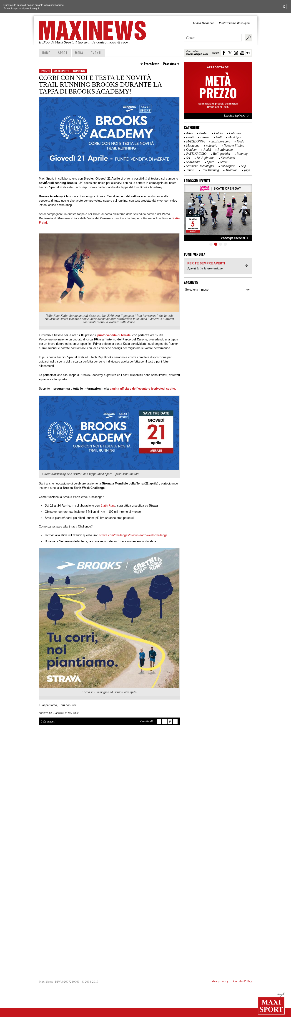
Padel (207, 149)
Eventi (96, 53)
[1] (211, 244)
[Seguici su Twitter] (230, 53)
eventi (45, 71)
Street (223, 162)
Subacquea (228, 166)
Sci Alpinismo (205, 158)
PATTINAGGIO (196, 153)
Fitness (204, 137)
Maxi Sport (61, 71)
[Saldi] (218, 117)
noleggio (211, 145)
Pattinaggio (225, 149)
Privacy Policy (219, 981)
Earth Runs (107, 505)
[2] (215, 244)
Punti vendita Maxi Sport (234, 23)
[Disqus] (109, 795)
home (46, 53)
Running (79, 71)
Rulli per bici (221, 153)
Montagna (192, 145)
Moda (79, 53)
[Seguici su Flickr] (248, 53)
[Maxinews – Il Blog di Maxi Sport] (93, 30)
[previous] (189, 212)
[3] (220, 244)
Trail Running (210, 170)
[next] (246, 212)
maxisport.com (220, 141)
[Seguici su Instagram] (236, 53)
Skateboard (228, 158)
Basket (203, 133)
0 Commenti (48, 721)
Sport (63, 53)
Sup (243, 166)
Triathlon (231, 170)
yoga (247, 170)
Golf (219, 137)
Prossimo (169, 63)
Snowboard (193, 162)
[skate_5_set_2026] (218, 212)
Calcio (218, 133)
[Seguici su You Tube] (242, 53)
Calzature (235, 133)
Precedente (151, 63)
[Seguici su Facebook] (224, 53)
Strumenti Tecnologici (200, 166)
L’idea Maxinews (203, 23)
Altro (189, 133)
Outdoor (191, 149)
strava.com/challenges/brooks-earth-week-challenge (133, 535)
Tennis (190, 170)
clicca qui (33, 8)
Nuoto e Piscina (234, 145)
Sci (188, 158)
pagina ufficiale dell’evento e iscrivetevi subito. (142, 388)
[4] (225, 244)
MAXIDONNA (195, 141)
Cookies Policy (242, 981)
